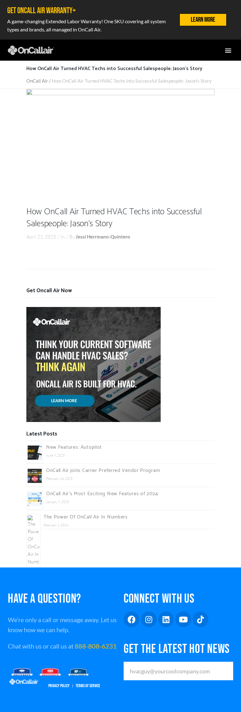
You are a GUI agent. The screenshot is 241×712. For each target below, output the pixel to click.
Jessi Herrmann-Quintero (103, 236)
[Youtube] (183, 619)
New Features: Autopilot (74, 447)
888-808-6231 (96, 646)
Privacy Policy (59, 685)
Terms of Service (88, 685)
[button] (228, 50)
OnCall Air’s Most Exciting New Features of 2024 (102, 494)
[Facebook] (131, 619)
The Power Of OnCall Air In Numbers (86, 517)
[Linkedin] (166, 619)
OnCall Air (37, 81)
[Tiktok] (200, 619)
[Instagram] (149, 619)
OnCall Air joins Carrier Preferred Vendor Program (103, 470)
